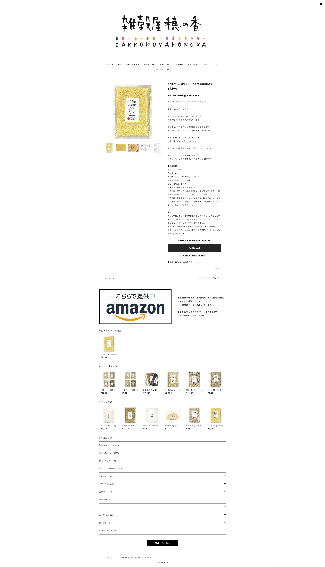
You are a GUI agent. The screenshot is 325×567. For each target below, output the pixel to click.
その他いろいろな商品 (108, 530)
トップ (110, 64)
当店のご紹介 (165, 64)
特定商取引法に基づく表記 (131, 557)
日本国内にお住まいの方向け (194, 255)
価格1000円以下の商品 (109, 445)
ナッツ (102, 507)
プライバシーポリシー (109, 557)
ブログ (214, 64)
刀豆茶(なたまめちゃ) (108, 515)
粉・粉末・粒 (104, 523)
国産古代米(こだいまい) (109, 484)
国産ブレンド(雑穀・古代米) (111, 468)
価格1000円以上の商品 (109, 453)
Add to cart (194, 248)
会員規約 (148, 557)
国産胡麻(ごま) (105, 492)
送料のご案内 (149, 64)
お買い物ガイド (132, 64)
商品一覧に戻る (162, 542)
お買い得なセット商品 (108, 461)
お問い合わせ (193, 64)
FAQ (205, 64)
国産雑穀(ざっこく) (107, 476)
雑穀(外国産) (104, 499)
